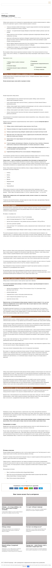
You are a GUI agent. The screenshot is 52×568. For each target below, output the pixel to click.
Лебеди (19, 17)
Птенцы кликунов (39, 69)
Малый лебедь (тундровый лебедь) (10, 546)
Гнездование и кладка (40, 67)
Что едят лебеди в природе (34, 507)
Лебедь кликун (6, 527)
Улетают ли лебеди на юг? (34, 527)
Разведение (34, 61)
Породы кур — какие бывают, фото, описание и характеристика (36, 546)
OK (28, 566)
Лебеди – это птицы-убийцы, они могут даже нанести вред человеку (11, 508)
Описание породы (11, 65)
